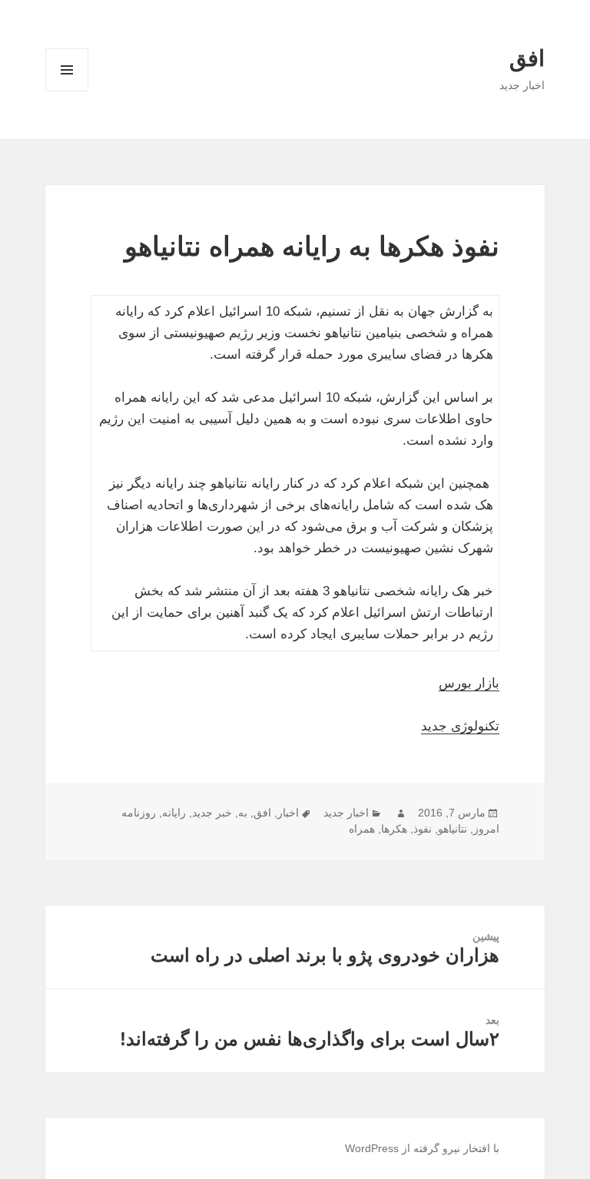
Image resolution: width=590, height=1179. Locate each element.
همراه (362, 829)
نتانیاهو (452, 829)
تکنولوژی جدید (460, 726)
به (242, 812)
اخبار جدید (346, 812)
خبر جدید (212, 812)
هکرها (394, 829)
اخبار (288, 812)
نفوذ (422, 829)
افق (527, 58)
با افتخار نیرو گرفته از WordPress (422, 1148)
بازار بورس (469, 683)
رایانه (174, 812)
